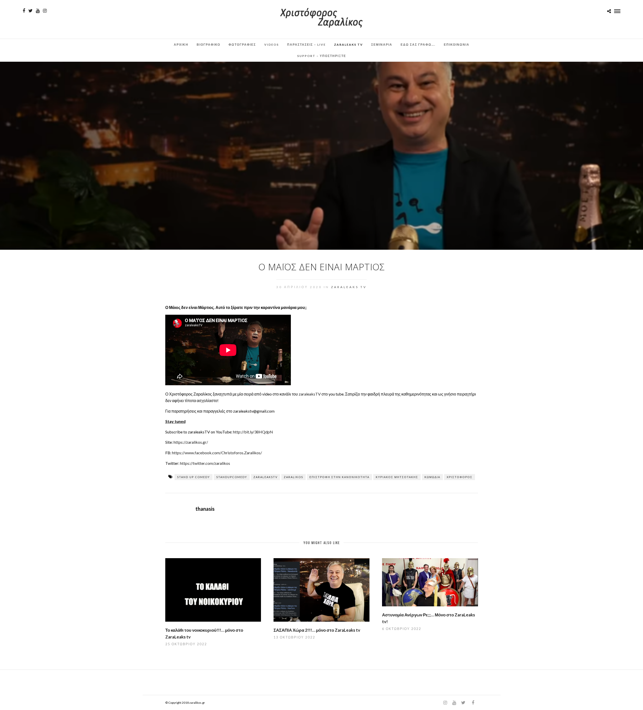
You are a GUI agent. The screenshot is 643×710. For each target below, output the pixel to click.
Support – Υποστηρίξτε (321, 56)
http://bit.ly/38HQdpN (253, 431)
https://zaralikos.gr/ (191, 442)
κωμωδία (432, 477)
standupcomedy (231, 477)
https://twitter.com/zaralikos (205, 463)
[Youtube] (38, 11)
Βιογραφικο (208, 44)
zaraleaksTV (310, 394)
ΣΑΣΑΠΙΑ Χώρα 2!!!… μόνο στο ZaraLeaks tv (317, 630)
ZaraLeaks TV (348, 44)
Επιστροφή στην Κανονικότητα (339, 477)
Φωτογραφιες (242, 44)
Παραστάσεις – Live (306, 44)
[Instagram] (45, 11)
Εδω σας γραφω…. (418, 44)
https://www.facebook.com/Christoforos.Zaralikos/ (217, 452)
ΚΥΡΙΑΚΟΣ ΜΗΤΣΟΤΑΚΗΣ (397, 477)
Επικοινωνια (456, 44)
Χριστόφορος (459, 477)
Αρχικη (181, 44)
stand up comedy (193, 477)
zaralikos (293, 477)
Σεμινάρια (381, 44)
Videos (271, 44)
